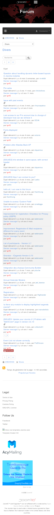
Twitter (5, 424)
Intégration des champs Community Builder (22, 267)
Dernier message (10, 81)
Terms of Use (8, 397)
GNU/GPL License (10, 408)
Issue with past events (13, 100)
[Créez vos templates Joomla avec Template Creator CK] (18, 431)
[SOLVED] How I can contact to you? (20, 177)
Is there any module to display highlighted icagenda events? (26, 305)
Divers (7, 49)
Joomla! (32, 506)
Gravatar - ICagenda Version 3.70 (18, 255)
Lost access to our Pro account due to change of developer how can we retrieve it (25, 116)
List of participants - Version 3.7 (17, 243)
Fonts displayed (10, 130)
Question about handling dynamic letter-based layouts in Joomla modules (27, 74)
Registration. (9, 292)
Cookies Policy (8, 404)
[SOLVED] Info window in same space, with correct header (26, 160)
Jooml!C (27, 500)
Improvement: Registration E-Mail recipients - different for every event (23, 229)
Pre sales (8, 88)
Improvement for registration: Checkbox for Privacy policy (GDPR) (26, 215)
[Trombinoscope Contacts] (18, 473)
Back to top (27, 487)
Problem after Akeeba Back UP (17, 145)
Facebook (6, 421)
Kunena (32, 373)
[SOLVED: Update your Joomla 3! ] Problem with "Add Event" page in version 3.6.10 (25, 320)
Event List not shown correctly (17, 340)
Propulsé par (24, 373)
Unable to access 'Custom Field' (18, 201)
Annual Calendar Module (14, 280)
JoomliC (30, 493)
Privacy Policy (8, 401)
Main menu (27, 2)
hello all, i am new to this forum (17, 189)
